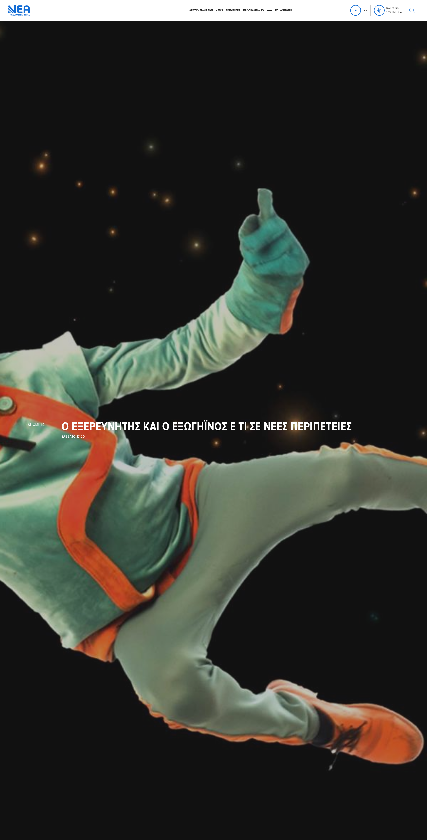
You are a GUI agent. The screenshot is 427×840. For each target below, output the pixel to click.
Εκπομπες (233, 10)
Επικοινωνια (284, 10)
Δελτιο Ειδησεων (201, 10)
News (219, 10)
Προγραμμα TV (253, 10)
